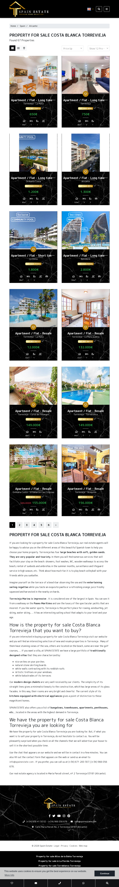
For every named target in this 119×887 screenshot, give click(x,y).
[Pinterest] (68, 816)
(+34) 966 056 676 (57, 821)
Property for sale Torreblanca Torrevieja (60, 865)
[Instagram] (64, 816)
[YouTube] (59, 816)
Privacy (64, 845)
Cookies (73, 845)
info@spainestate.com (21, 761)
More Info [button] (9, 875)
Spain (22, 26)
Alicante (33, 26)
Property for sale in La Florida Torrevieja (59, 861)
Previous (13, 75)
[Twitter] (53, 816)
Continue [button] (104, 873)
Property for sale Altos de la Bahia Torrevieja (59, 856)
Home (13, 26)
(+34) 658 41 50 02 (36, 821)
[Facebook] (49, 816)
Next (53, 75)
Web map (83, 845)
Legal (56, 845)
